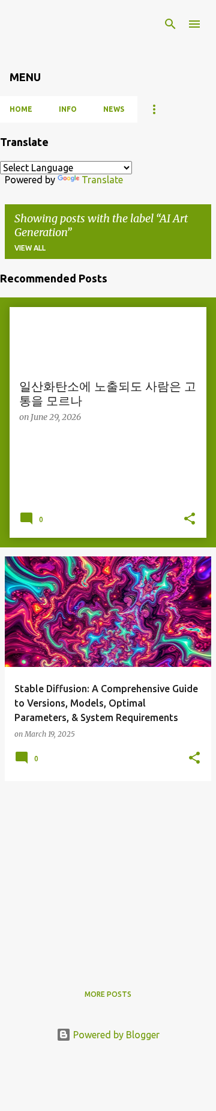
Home (21, 109)
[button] (189, 519)
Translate (102, 179)
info (68, 109)
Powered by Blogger (115, 1034)
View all (30, 248)
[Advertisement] (108, 875)
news (113, 109)
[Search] (170, 24)
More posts (108, 994)
